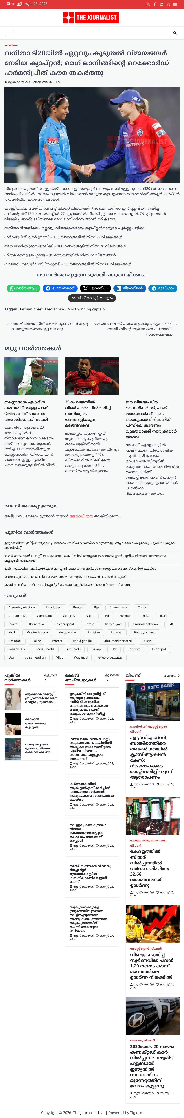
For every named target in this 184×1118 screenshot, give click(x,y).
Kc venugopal (64, 840)
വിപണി (135, 947)
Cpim (90, 831)
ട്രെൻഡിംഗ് (138, 942)
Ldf (171, 840)
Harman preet (30, 309)
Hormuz (125, 831)
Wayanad (81, 873)
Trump (96, 865)
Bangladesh (54, 823)
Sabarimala (17, 865)
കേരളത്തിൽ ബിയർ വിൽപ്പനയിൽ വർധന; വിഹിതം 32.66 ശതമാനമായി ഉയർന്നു (149, 1084)
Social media (45, 865)
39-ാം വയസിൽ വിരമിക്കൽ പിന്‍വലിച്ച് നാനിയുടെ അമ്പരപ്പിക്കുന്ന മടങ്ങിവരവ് (66, 401)
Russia (147, 857)
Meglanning (55, 309)
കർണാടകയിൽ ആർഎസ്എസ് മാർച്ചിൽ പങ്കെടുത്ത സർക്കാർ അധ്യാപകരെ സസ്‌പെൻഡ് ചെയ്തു (80, 784)
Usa (11, 873)
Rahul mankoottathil (117, 857)
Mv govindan (68, 848)
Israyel (13, 840)
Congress (69, 831)
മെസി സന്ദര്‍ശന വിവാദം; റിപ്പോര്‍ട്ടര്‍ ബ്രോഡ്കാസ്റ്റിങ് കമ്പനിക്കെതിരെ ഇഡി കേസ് (67, 800)
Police (36, 857)
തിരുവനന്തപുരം (110, 873)
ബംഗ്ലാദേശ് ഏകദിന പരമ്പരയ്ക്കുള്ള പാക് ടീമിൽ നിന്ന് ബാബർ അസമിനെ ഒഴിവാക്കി (21, 409)
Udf (114, 865)
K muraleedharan (145, 840)
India (145, 831)
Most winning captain (86, 309)
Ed (107, 831)
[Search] (174, 33)
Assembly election (22, 823)
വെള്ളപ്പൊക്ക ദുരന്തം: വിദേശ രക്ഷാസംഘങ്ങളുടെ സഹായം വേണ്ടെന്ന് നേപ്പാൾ (65, 792)
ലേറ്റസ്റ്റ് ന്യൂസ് (157, 942)
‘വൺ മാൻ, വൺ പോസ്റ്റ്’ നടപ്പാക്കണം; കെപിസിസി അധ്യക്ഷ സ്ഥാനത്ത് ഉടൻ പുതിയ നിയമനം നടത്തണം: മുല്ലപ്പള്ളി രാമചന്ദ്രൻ (91, 964)
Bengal (78, 823)
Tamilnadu (73, 865)
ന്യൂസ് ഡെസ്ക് (18, 82)
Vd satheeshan (35, 873)
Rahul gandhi (82, 857)
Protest (57, 857)
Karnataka (36, 840)
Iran (163, 831)
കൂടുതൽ (50, 891)
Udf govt (133, 865)
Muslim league (37, 848)
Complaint (44, 831)
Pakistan (94, 848)
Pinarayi (117, 848)
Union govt (158, 865)
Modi (12, 848)
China (142, 823)
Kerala (89, 840)
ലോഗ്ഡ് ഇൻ (81, 732)
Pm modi (15, 857)
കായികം (11, 45)
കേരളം (135, 1056)
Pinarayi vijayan (144, 848)
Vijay (59, 873)
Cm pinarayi (17, 831)
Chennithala (118, 823)
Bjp (96, 823)
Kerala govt (113, 840)
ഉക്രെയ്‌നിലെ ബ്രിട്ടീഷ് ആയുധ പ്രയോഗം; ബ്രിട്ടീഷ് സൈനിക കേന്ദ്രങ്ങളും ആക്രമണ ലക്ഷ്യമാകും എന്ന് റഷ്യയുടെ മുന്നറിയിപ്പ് (89, 919)
